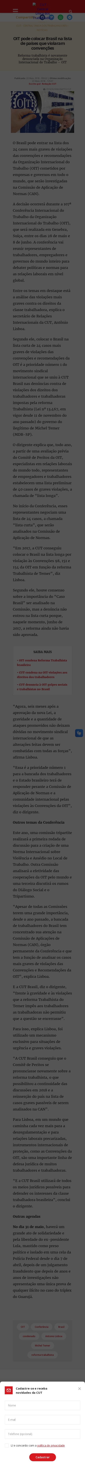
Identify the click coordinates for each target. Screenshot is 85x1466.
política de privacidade (51, 1445)
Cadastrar (43, 1457)
